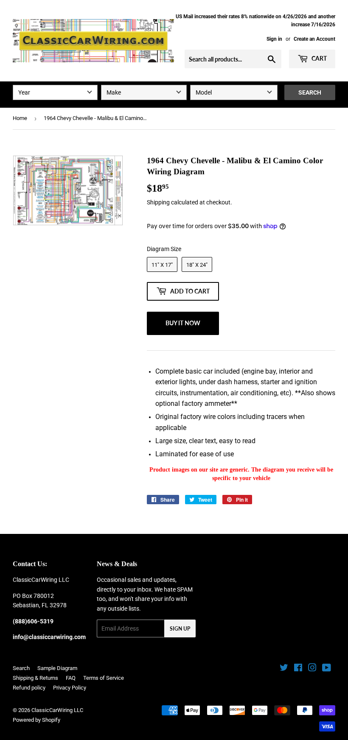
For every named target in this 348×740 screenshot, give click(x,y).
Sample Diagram (57, 668)
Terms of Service (103, 678)
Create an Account (314, 39)
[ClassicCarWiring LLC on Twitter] (284, 668)
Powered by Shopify (36, 720)
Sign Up (180, 629)
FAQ (71, 678)
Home (20, 118)
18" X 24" (197, 265)
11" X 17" (162, 265)
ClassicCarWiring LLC (57, 710)
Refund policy (29, 687)
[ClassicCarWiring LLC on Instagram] (312, 668)
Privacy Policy (69, 687)
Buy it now (183, 323)
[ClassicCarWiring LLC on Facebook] (298, 668)
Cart (318, 58)
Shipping (158, 202)
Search (309, 92)
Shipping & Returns (35, 678)
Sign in (274, 39)
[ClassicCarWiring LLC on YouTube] (326, 668)
